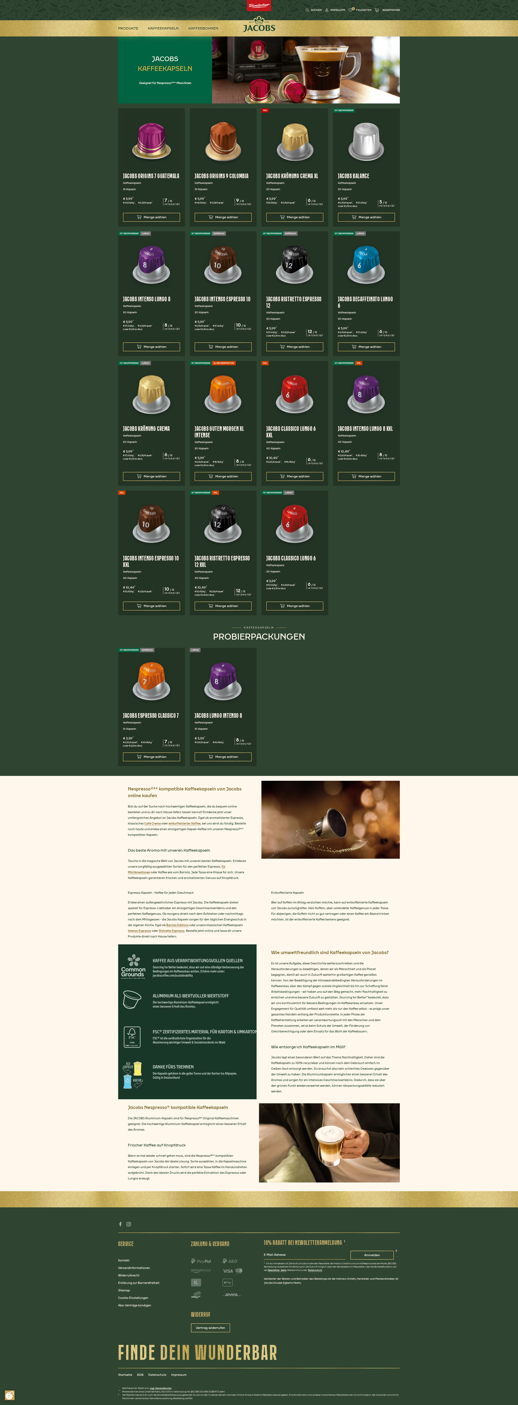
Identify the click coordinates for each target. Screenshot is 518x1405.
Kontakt (124, 1260)
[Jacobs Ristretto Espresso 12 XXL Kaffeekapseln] (223, 524)
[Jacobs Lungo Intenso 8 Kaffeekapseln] (223, 681)
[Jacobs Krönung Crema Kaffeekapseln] (151, 394)
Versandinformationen (134, 1268)
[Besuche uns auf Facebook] (120, 1225)
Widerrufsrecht (128, 1275)
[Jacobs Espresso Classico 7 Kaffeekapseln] (151, 681)
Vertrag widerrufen (210, 1328)
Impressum (179, 1375)
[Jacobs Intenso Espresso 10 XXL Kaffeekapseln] (151, 524)
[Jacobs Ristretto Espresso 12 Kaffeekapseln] (294, 264)
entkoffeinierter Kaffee (185, 823)
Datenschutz (315, 1270)
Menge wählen (155, 217)
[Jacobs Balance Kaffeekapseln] (366, 141)
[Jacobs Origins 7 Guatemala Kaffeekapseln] (151, 141)
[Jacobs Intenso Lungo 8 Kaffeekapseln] (151, 264)
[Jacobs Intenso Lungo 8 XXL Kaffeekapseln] (366, 394)
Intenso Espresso (139, 931)
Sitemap (124, 1290)
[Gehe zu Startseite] (259, 24)
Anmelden (372, 1255)
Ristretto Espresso (172, 931)
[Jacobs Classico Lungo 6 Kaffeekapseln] (294, 524)
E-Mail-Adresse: (275, 1255)
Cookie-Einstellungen (133, 1298)
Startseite (125, 1375)
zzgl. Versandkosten (161, 1388)
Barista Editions (177, 925)
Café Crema (152, 823)
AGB (140, 1375)
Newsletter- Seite (277, 1270)
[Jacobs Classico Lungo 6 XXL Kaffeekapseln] (294, 394)
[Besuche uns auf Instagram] (129, 1225)
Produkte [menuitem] (128, 28)
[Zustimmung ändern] (10, 1395)
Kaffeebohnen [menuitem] (203, 28)
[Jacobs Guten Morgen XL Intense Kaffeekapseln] (223, 394)
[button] (335, 10)
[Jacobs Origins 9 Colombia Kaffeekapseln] (223, 141)
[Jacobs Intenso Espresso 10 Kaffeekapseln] (223, 264)
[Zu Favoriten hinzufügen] (180, 113)
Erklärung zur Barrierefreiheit (138, 1283)
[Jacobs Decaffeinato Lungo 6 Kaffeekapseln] (366, 264)
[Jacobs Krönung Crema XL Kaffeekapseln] (294, 141)
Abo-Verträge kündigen (134, 1305)
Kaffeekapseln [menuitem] (163, 28)
